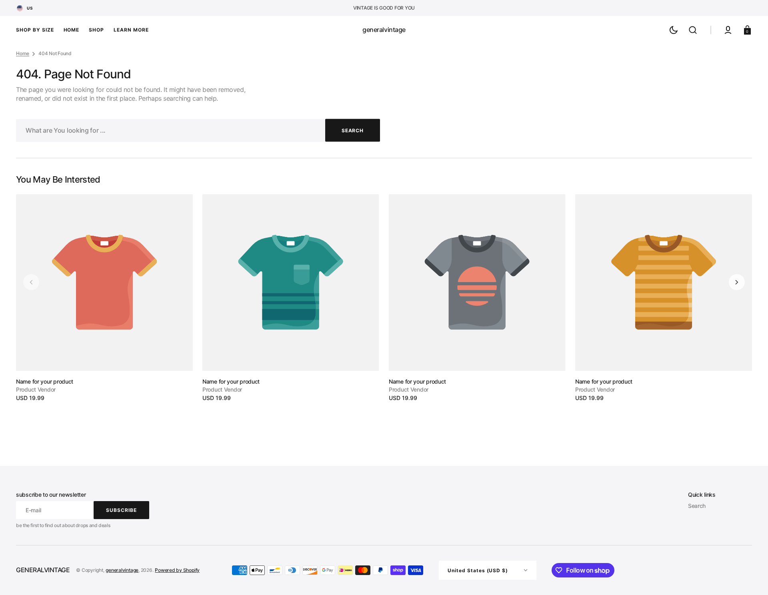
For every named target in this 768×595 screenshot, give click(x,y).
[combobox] (198, 130)
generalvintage (122, 570)
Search (697, 505)
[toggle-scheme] (673, 30)
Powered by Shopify (177, 570)
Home (22, 53)
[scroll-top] (751, 578)
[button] (692, 30)
